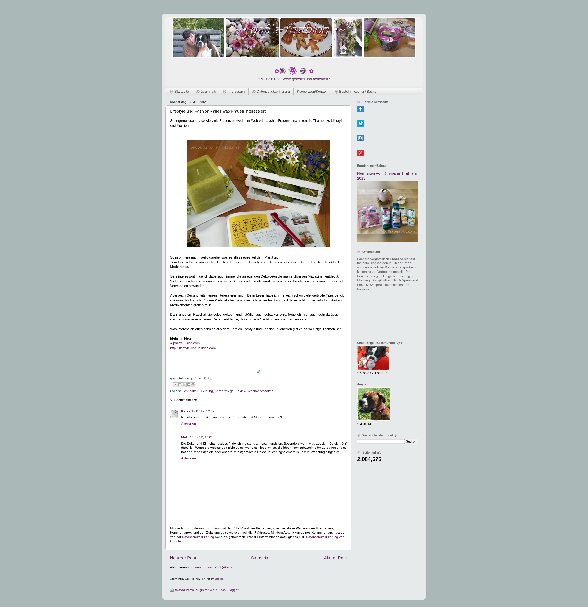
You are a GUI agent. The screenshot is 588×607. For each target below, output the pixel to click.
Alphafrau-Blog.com (185, 343)
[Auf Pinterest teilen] (193, 384)
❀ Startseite (179, 91)
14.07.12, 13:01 (201, 437)
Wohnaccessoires (260, 391)
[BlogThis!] (180, 384)
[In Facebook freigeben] (188, 384)
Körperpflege (224, 391)
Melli (185, 437)
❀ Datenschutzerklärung (271, 91)
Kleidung (206, 391)
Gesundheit (190, 391)
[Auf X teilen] (184, 384)
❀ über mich (206, 91)
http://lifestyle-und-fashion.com (193, 348)
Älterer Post (335, 557)
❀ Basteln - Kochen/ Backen (356, 91)
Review (240, 391)
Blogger (219, 578)
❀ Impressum (234, 91)
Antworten (188, 423)
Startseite (260, 557)
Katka (185, 411)
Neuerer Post (183, 557)
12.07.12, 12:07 (203, 411)
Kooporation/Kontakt (312, 91)
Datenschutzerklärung (198, 537)
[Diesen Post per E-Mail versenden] (175, 384)
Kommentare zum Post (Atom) (210, 567)
